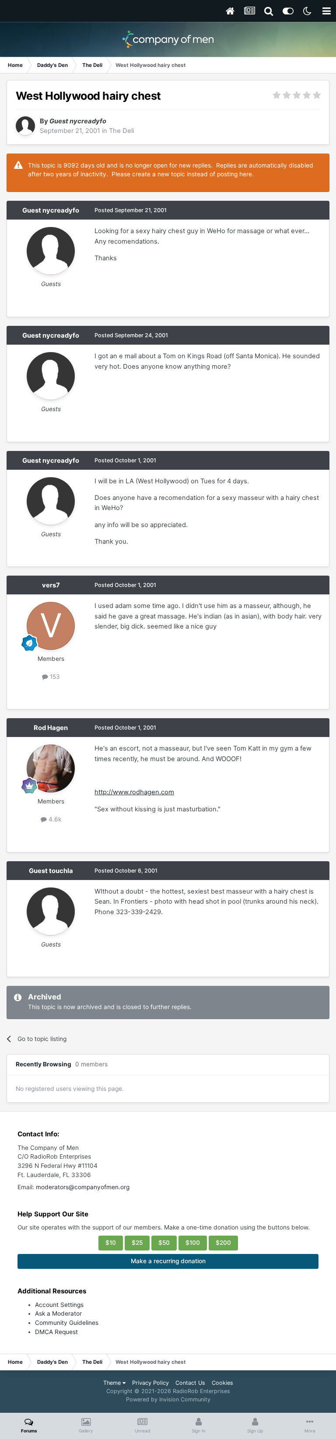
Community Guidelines (66, 1322)
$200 (223, 1242)
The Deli (121, 131)
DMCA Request (56, 1331)
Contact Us (190, 1383)
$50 (164, 1242)
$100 (193, 1242)
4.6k (54, 819)
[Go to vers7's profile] (51, 626)
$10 (110, 1242)
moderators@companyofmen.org (83, 1187)
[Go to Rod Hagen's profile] (51, 768)
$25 (137, 1242)
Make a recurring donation (168, 1260)
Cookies (222, 1383)
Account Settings (59, 1304)
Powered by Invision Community (168, 1399)
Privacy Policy (150, 1383)
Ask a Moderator (58, 1313)
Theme (112, 1383)
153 (54, 676)
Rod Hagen (51, 728)
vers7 (51, 585)
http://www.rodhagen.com (134, 792)
